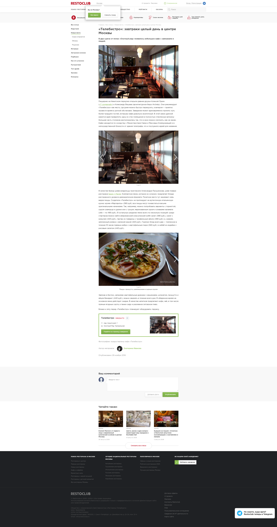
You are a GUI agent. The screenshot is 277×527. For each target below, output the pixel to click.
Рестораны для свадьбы (177, 17)
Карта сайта (169, 516)
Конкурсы (74, 77)
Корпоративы (138, 17)
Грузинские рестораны (113, 466)
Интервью (74, 49)
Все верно (94, 15)
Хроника (74, 73)
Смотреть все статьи (138, 445)
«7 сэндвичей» (105, 104)
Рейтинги (143, 9)
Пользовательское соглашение (176, 511)
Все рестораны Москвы (79, 482)
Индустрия (75, 29)
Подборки (75, 57)
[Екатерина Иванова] (119, 348)
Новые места (76, 33)
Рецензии (75, 45)
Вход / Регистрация (193, 3)
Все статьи (75, 25)
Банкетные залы (77, 473)
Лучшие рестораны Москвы (150, 470)
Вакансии (168, 505)
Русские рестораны (112, 472)
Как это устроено (77, 61)
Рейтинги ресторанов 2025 (150, 464)
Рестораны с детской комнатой (82, 479)
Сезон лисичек (158, 17)
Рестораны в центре (78, 461)
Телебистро (107, 318)
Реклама (154, 3)
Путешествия (76, 65)
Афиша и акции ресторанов (150, 461)
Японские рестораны (113, 475)
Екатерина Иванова (132, 348)
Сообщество (124, 9)
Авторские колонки (78, 53)
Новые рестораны (77, 467)
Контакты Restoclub (172, 502)
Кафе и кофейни (77, 470)
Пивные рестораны (78, 464)
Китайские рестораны (113, 463)
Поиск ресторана (79, 9)
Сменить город (110, 15)
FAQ (166, 508)
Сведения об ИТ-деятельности (176, 513)
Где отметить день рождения (198, 17)
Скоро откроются (78, 37)
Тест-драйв (75, 69)
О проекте (146, 3)
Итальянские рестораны (114, 469)
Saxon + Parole (114, 194)
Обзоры (159, 9)
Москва (99, 3)
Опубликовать (170, 394)
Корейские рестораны (113, 478)
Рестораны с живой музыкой (81, 476)
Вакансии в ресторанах (148, 467)
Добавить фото (153, 394)
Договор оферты (171, 493)
